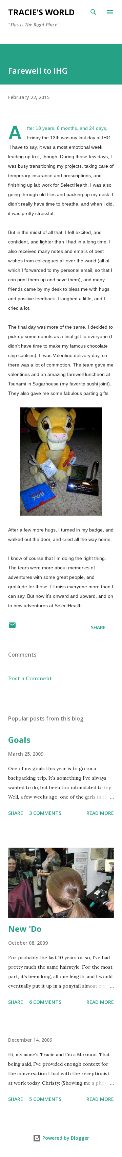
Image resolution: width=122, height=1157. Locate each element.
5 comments (45, 1099)
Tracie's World (41, 12)
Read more (100, 813)
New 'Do (25, 928)
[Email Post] (12, 627)
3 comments (45, 813)
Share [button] (98, 627)
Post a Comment (30, 678)
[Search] (93, 12)
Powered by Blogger (65, 1138)
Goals (19, 739)
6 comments (45, 1002)
